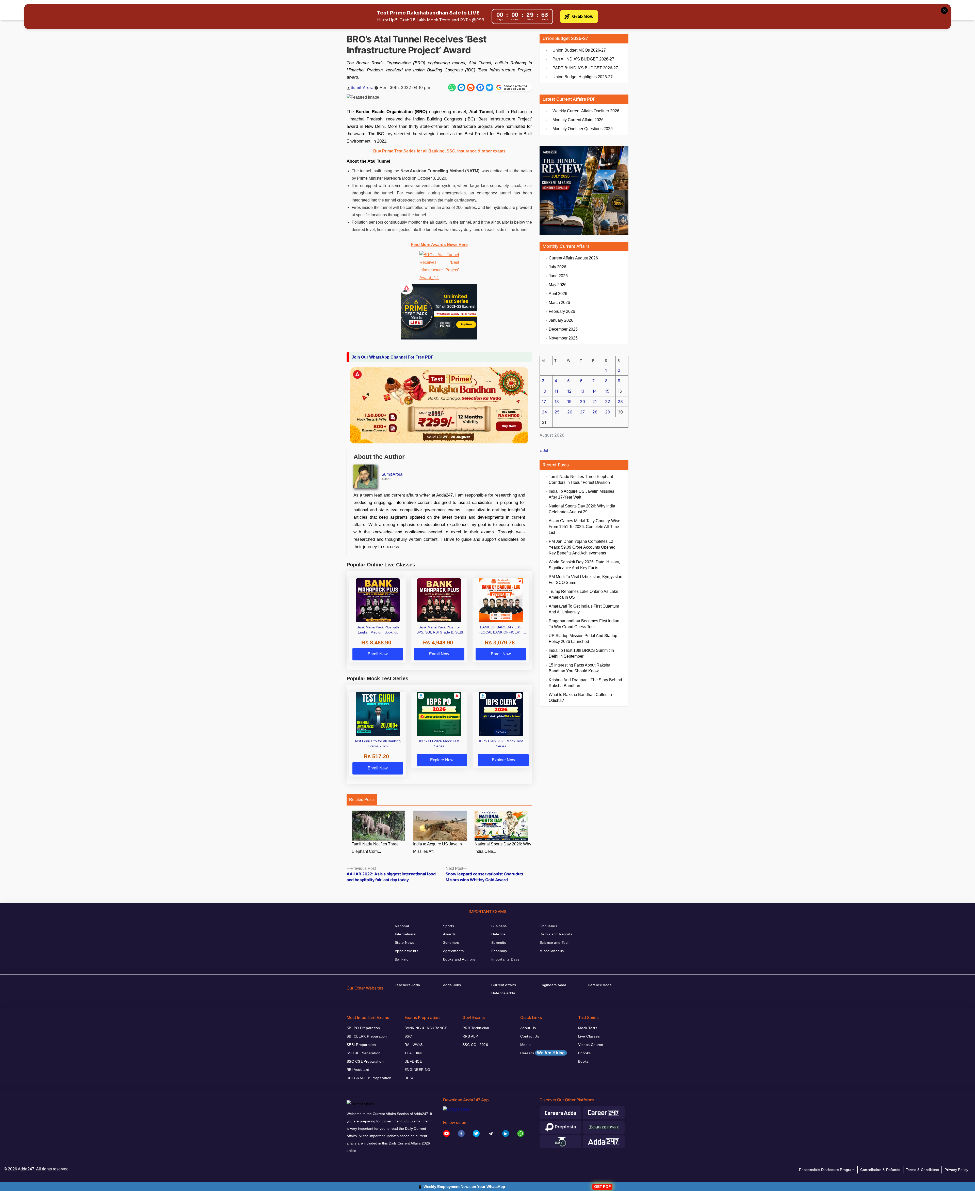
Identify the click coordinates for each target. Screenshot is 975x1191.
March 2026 (559, 302)
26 (569, 411)
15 (607, 391)
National (402, 926)
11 (556, 391)
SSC (408, 1036)
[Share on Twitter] (489, 87)
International (405, 934)
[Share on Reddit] (471, 87)
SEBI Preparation (361, 1045)
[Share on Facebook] (480, 87)
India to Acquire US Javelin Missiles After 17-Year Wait (581, 494)
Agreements (453, 951)
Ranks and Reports (556, 934)
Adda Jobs (452, 985)
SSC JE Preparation (364, 1053)
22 (607, 401)
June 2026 (558, 276)
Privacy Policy (956, 1170)
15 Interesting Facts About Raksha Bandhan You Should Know (579, 668)
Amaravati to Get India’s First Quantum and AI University (584, 609)
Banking (402, 959)
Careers (542, 1053)
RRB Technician (475, 1028)
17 (544, 401)
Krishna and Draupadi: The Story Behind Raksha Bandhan (585, 683)
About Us (528, 1028)
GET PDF (602, 1186)
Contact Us (529, 1036)
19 (569, 401)
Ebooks (584, 1053)
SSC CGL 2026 (475, 1045)
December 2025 (563, 329)
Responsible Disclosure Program (827, 1170)
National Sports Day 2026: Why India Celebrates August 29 (582, 509)
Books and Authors (459, 959)
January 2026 (561, 320)
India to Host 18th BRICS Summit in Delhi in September (581, 653)
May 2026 (557, 285)
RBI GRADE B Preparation (369, 1078)
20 (582, 401)
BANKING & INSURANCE (425, 1028)
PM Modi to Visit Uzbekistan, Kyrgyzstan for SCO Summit (585, 580)
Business (499, 926)
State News (404, 942)
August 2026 (573, 258)
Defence (498, 934)
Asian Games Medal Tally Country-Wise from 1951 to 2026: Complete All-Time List (584, 527)
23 (620, 401)
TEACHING (414, 1053)
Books (583, 1061)
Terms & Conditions (922, 1170)
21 (594, 401)
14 (594, 391)
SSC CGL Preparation (365, 1061)
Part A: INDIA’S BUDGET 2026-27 (583, 59)
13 (582, 391)
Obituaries (548, 926)
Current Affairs (503, 985)
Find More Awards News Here (439, 244)
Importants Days (505, 959)
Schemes (451, 942)
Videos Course (590, 1045)
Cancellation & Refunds (880, 1170)
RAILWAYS (413, 1045)
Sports (448, 926)
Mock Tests (587, 1028)
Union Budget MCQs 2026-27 (579, 50)
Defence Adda (503, 993)
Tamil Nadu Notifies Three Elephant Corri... (375, 848)
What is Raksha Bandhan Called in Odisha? (580, 697)
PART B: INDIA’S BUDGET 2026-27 (585, 68)
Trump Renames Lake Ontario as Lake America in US (583, 594)
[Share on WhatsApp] (452, 87)
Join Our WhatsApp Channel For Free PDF (392, 357)
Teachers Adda (407, 985)
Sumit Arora (362, 87)
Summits (498, 942)
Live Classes (589, 1036)
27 (582, 411)
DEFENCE (413, 1061)
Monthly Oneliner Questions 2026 (582, 129)
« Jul (544, 450)
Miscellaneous (552, 951)
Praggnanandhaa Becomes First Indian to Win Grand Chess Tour (584, 624)
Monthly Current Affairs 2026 (578, 120)
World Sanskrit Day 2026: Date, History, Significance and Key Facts (584, 565)
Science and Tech (555, 942)
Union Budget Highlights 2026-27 (582, 77)
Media (525, 1045)
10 (544, 391)
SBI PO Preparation (363, 1028)
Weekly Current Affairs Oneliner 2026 (585, 111)
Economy (499, 951)
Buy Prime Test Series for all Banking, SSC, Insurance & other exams (439, 151)
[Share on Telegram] (461, 87)
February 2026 (562, 311)
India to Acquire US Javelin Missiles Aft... (437, 848)
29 (607, 411)
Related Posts (362, 799)
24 (544, 411)
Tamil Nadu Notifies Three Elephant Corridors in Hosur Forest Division (581, 479)
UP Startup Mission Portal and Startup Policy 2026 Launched (583, 638)
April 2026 (558, 293)
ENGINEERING (417, 1070)
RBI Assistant (358, 1070)
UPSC (409, 1078)
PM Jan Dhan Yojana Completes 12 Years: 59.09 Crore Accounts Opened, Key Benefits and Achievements (582, 547)
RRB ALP (470, 1036)
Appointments (406, 951)
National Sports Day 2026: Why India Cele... (503, 848)
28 (594, 411)
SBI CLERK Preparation (367, 1036)
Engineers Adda (553, 985)
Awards (449, 934)
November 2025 (563, 338)
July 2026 (557, 267)
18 (557, 401)
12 (569, 391)
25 (557, 411)
